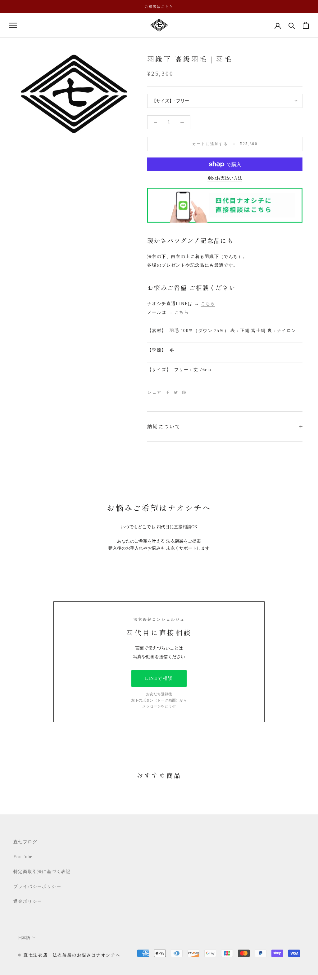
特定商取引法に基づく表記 (42, 871)
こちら (208, 303)
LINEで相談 (159, 678)
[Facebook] (168, 392)
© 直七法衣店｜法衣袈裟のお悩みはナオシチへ (69, 955)
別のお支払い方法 (224, 178)
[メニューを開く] (13, 25)
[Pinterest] (184, 392)
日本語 (24, 937)
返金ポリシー (27, 901)
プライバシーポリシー (37, 886)
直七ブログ (25, 842)
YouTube (23, 856)
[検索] (291, 25)
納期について (164, 426)
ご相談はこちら (159, 6)
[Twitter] (176, 392)
